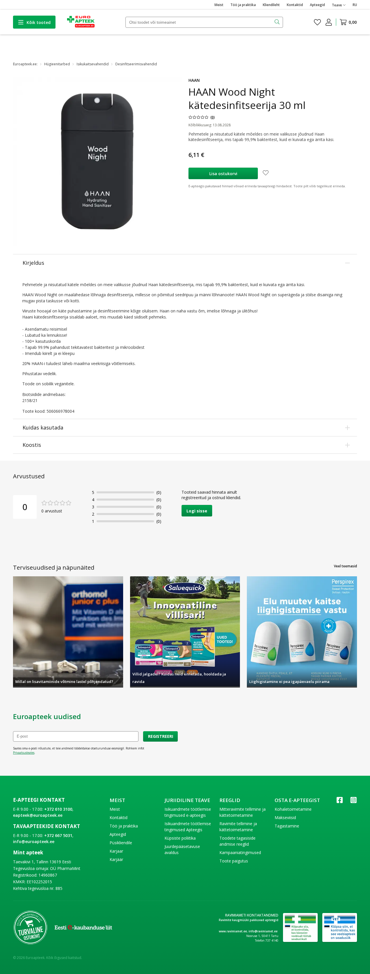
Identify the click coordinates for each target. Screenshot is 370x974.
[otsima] (277, 22)
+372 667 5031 (58, 835)
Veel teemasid (345, 566)
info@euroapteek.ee (33, 841)
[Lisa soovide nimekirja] (265, 173)
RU (355, 4)
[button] (201, 117)
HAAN (194, 80)
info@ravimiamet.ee (263, 931)
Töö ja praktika (243, 4)
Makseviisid (285, 817)
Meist (218, 4)
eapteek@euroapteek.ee (37, 815)
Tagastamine (287, 826)
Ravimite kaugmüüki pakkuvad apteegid (248, 920)
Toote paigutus (233, 861)
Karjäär (116, 859)
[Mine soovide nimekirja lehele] (317, 22)
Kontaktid (295, 4)
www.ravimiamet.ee (233, 931)
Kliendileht (271, 4)
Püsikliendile (121, 842)
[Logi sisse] (328, 22)
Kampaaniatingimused (240, 852)
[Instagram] (353, 802)
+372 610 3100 (58, 809)
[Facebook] (339, 802)
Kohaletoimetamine (293, 809)
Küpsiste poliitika (180, 838)
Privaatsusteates (23, 753)
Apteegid (317, 4)
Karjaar (116, 851)
